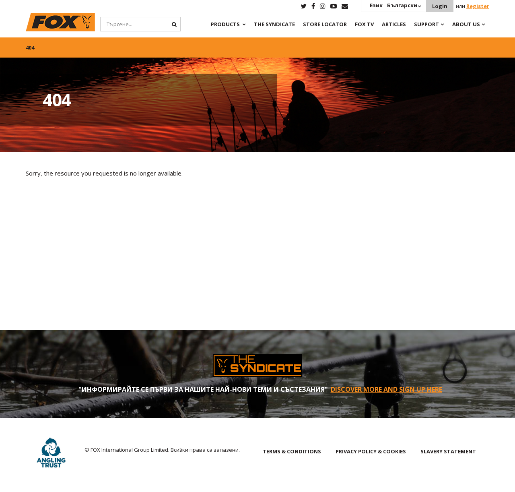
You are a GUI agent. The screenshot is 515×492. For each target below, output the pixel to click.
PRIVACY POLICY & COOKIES (371, 451)
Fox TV (364, 24)
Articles (394, 24)
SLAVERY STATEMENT (448, 451)
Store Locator (325, 24)
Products (225, 24)
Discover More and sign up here (386, 389)
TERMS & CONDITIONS (292, 451)
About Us (466, 24)
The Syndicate (274, 24)
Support (426, 24)
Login (439, 6)
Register (477, 6)
